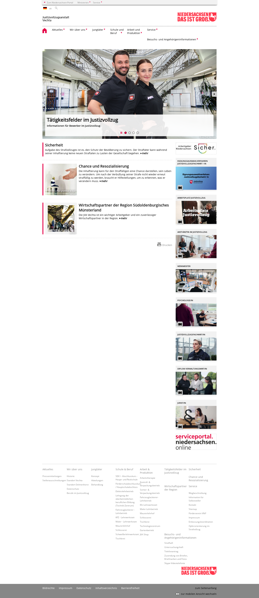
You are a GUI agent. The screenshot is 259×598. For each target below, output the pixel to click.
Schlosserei (121, 530)
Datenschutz (73, 488)
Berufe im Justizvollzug (78, 493)
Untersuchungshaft (173, 547)
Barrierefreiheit (130, 588)
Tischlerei (120, 538)
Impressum (194, 517)
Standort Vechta (74, 480)
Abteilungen (97, 480)
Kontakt (192, 504)
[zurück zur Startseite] (55, 17)
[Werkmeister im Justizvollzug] (196, 280)
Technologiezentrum (150, 526)
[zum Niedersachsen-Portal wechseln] (197, 21)
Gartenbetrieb (147, 530)
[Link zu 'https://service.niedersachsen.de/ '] (196, 442)
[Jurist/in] (196, 417)
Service (193, 486)
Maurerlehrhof (123, 525)
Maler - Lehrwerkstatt (126, 521)
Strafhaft (168, 542)
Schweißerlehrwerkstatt (127, 534)
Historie (71, 476)
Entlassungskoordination (201, 521)
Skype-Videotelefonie (174, 563)
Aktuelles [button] (57, 29)
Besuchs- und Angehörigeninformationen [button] (171, 39)
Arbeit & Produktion (146, 471)
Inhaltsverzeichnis (106, 588)
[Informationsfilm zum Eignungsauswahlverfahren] (196, 178)
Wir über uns (74, 469)
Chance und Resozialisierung (104, 166)
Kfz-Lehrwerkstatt (148, 504)
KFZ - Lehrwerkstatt (125, 517)
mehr (145, 153)
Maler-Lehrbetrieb (149, 509)
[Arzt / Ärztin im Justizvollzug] (196, 246)
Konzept (95, 476)
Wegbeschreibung (197, 493)
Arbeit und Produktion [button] (133, 31)
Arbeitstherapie (147, 477)
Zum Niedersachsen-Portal (60, 2)
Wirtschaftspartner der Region (175, 488)
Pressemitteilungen (51, 476)
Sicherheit (54, 145)
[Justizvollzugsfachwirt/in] (196, 349)
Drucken (167, 245)
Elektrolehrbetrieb (124, 491)
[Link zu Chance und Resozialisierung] (61, 179)
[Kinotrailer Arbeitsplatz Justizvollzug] (196, 212)
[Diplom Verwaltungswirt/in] (196, 383)
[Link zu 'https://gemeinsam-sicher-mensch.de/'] (196, 148)
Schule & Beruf (124, 469)
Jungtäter (96, 469)
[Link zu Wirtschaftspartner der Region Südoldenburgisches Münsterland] (61, 218)
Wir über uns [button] (77, 29)
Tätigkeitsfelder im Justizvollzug (82, 119)
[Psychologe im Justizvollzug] (196, 314)
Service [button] (151, 29)
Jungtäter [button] (97, 29)
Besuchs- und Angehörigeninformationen (176, 536)
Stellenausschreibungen (54, 480)
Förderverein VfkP (197, 513)
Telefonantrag (171, 551)
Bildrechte (48, 588)
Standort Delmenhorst (78, 484)
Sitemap (193, 509)
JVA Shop (144, 534)
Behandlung (97, 484)
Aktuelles (47, 469)
